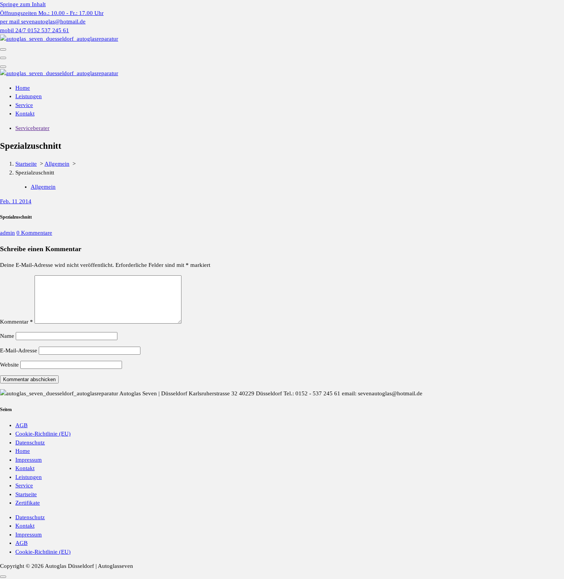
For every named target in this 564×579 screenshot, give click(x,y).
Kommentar (16, 322)
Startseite (26, 164)
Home (22, 88)
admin (7, 233)
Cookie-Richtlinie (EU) (43, 434)
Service (24, 105)
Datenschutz (30, 442)
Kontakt (25, 113)
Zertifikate (27, 503)
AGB (21, 425)
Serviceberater (32, 128)
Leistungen (28, 96)
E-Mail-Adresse (18, 350)
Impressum (28, 460)
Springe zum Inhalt (23, 4)
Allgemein (57, 164)
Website (9, 365)
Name (7, 336)
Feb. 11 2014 (15, 201)
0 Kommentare (34, 233)
